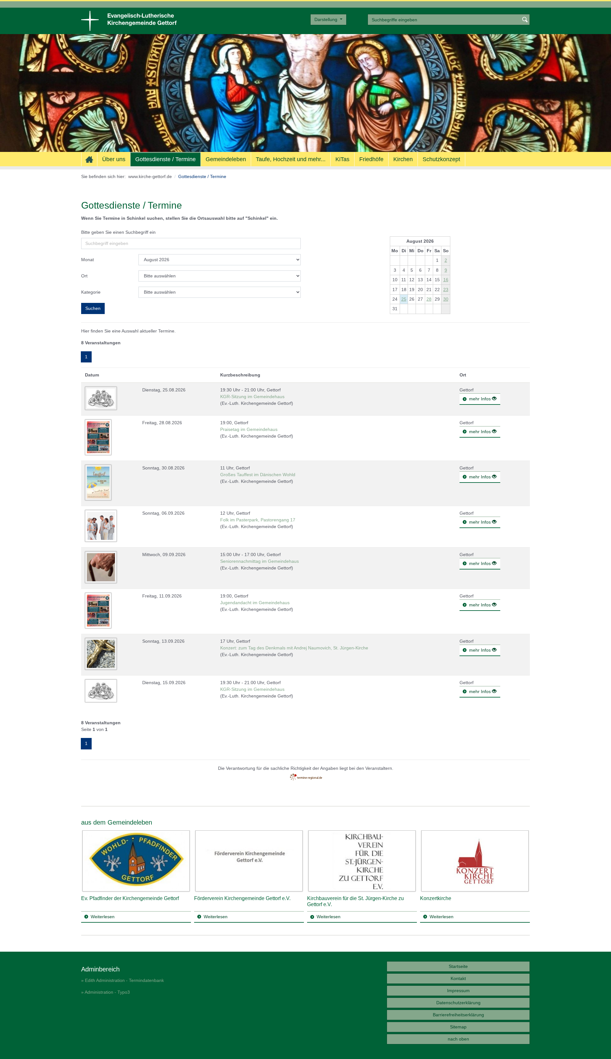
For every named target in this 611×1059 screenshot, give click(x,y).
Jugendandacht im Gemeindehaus (255, 602)
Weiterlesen (103, 916)
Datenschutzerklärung (458, 1002)
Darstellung (326, 19)
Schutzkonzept (441, 159)
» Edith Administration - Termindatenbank (122, 980)
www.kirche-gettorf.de (150, 176)
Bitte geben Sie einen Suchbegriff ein (118, 232)
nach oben (458, 1038)
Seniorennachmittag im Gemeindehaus (259, 561)
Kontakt (458, 978)
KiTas (342, 159)
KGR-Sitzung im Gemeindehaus (252, 396)
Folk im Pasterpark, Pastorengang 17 (257, 519)
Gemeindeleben (226, 159)
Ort (84, 275)
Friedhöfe (371, 159)
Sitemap (458, 1026)
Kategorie (91, 292)
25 (403, 299)
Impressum (458, 990)
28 (429, 299)
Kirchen (403, 159)
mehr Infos (480, 398)
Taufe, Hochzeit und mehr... (291, 159)
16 (445, 279)
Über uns (113, 159)
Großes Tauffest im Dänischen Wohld (257, 474)
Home (89, 159)
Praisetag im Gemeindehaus (248, 429)
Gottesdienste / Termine (165, 159)
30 (445, 299)
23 (445, 289)
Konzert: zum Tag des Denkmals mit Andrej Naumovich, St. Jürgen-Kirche (294, 647)
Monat (87, 259)
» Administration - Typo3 (105, 992)
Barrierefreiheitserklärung (458, 1014)
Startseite (458, 966)
